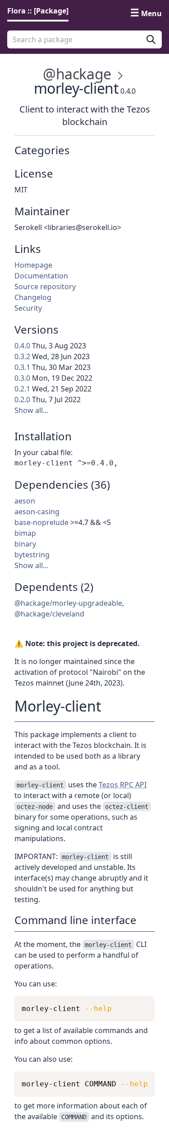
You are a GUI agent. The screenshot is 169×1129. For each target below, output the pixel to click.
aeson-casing (36, 512)
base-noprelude (41, 522)
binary (25, 544)
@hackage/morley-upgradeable (68, 603)
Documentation (41, 276)
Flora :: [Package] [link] (38, 11)
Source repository (45, 286)
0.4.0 (22, 346)
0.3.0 (22, 378)
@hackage (77, 73)
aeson (24, 501)
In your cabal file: (43, 452)
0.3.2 (22, 356)
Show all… (31, 410)
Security (28, 308)
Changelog (32, 297)
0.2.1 (22, 389)
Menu (151, 13)
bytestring (32, 555)
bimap (25, 533)
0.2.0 (22, 399)
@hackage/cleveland (49, 614)
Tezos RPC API (122, 785)
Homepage (33, 265)
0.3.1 (22, 367)
